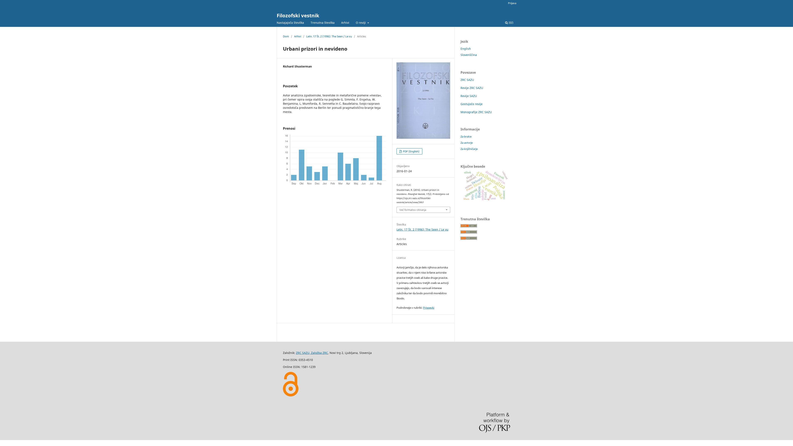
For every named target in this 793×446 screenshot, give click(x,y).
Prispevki (428, 308)
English (466, 49)
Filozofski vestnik (298, 15)
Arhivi (345, 23)
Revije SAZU (469, 96)
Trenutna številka (323, 23)
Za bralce (466, 136)
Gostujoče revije (472, 104)
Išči (510, 23)
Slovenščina (469, 55)
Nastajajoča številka (290, 23)
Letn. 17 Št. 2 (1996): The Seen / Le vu (329, 36)
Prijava (512, 3)
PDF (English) (410, 151)
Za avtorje (467, 143)
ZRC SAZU (467, 80)
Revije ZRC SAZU (472, 88)
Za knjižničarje (469, 149)
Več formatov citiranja (412, 210)
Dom (286, 36)
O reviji (361, 23)
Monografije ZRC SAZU (476, 112)
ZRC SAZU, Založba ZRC (312, 353)
